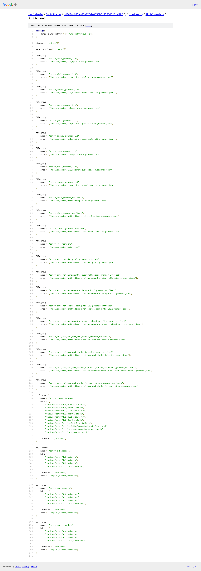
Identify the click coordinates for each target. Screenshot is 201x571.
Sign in (195, 4)
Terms (34, 566)
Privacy (25, 566)
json (195, 566)
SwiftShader (53, 14)
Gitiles (18, 566)
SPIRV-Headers (155, 14)
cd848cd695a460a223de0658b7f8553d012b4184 (93, 14)
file (88, 25)
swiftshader (35, 14)
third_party (136, 14)
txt (188, 566)
